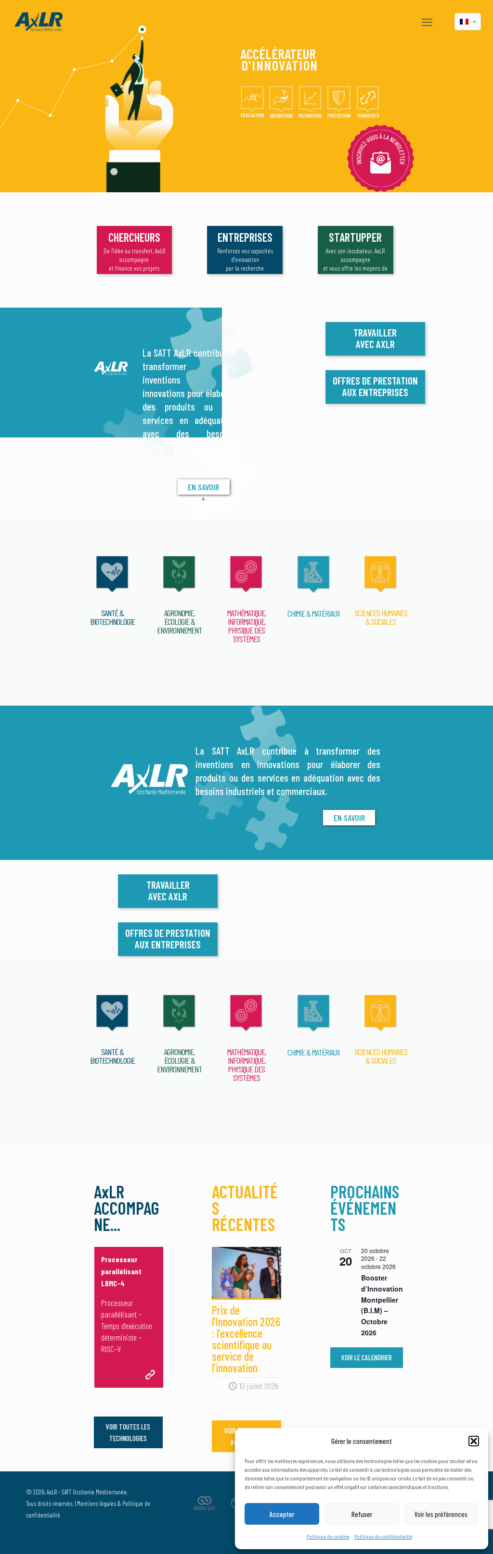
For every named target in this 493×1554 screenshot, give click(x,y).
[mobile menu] (427, 21)
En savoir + (203, 488)
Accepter (282, 1514)
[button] (474, 1441)
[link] (380, 158)
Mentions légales (96, 1503)
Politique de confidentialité (383, 1536)
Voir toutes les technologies (128, 1432)
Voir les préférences (441, 1514)
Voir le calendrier (366, 1357)
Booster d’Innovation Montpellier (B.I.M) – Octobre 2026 (382, 1305)
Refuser (361, 1514)
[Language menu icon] (467, 21)
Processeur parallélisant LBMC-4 (121, 1271)
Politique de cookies (328, 1536)
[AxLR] (38, 21)
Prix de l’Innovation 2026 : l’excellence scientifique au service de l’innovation (246, 1339)
